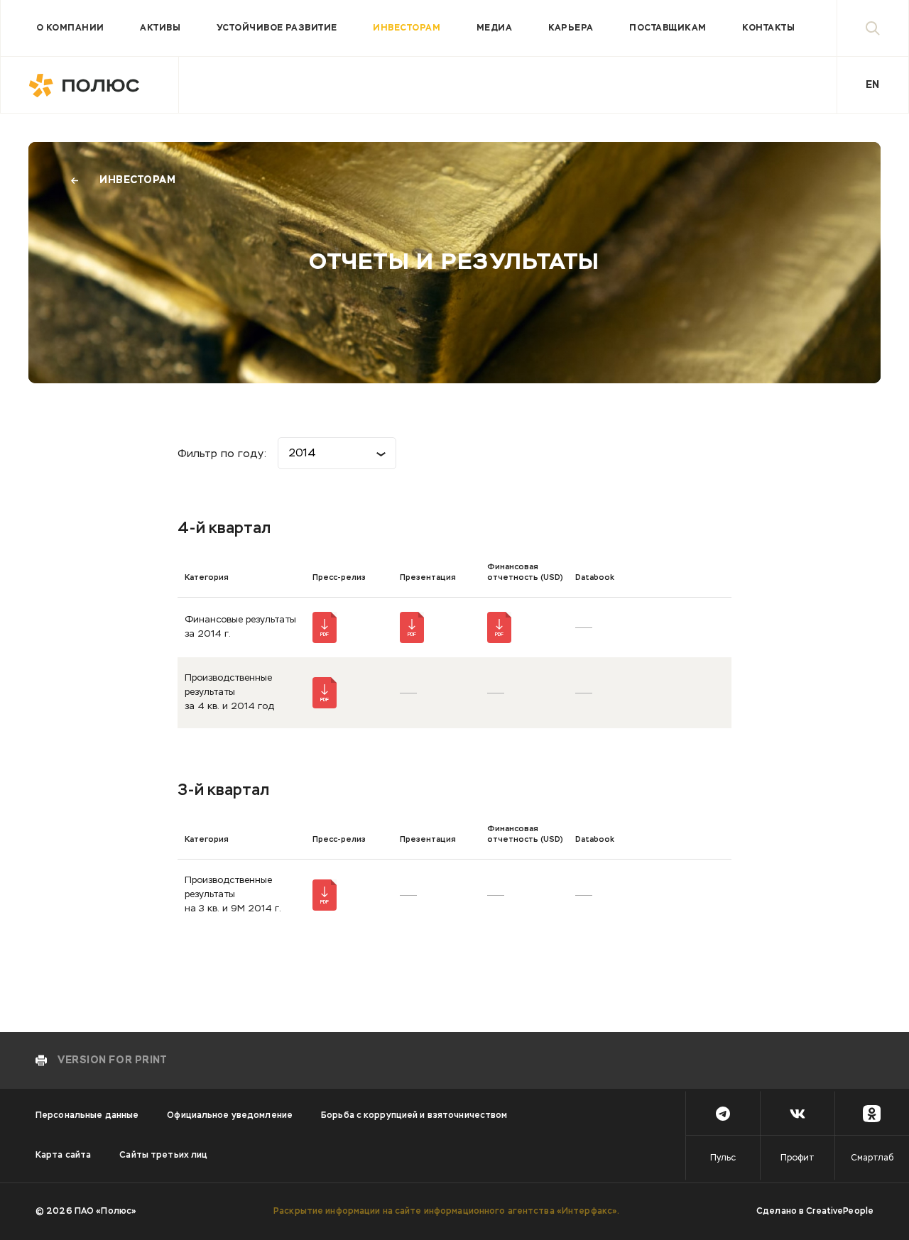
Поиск (872, 28)
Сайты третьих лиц (163, 1155)
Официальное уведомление (230, 1116)
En (872, 85)
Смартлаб (872, 1158)
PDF (324, 634)
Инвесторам (406, 28)
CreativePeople (839, 1211)
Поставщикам (667, 28)
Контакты (768, 28)
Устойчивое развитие (277, 28)
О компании (70, 28)
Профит (797, 1158)
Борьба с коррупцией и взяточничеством (414, 1116)
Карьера (571, 28)
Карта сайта (63, 1155)
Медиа (494, 28)
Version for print (112, 1060)
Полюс (90, 85)
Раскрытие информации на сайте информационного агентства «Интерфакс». (446, 1211)
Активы (160, 28)
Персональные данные (87, 1116)
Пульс (723, 1158)
